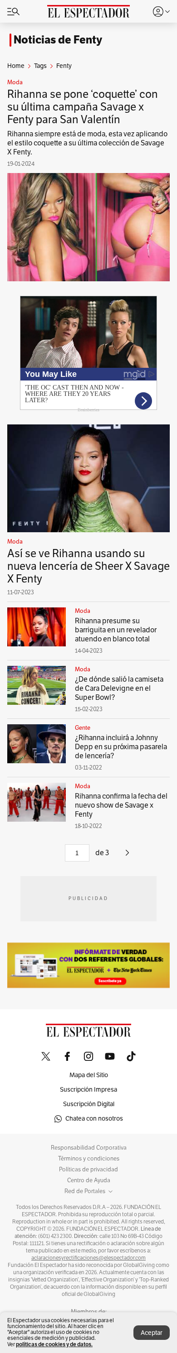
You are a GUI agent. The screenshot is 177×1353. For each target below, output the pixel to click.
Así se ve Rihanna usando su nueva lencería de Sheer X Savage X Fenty (88, 566)
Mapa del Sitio (88, 1075)
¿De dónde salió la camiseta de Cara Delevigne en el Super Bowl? (119, 688)
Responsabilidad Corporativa (89, 1148)
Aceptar (151, 1333)
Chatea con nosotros (94, 1118)
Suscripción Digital (88, 1104)
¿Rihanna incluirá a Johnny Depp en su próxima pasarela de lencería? (121, 747)
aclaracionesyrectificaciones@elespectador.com (88, 1258)
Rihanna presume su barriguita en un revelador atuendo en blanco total (116, 630)
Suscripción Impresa (88, 1089)
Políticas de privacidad (88, 1169)
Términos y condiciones (88, 1159)
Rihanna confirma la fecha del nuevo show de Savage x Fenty (121, 805)
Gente (82, 728)
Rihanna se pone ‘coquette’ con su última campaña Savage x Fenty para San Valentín (82, 106)
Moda (15, 82)
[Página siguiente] (127, 856)
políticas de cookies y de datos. (54, 1344)
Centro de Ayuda (88, 1180)
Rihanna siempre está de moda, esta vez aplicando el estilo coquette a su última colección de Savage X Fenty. (87, 143)
